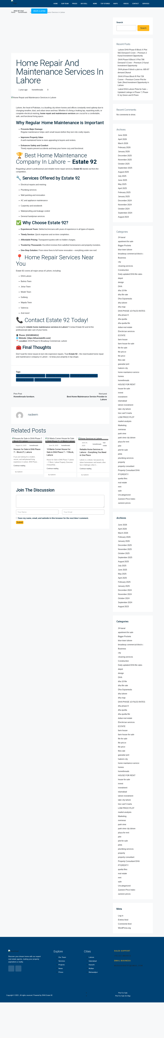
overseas (122, 429)
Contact (135, 3)
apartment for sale (125, 241)
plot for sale (123, 450)
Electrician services (126, 331)
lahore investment (125, 405)
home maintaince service (128, 372)
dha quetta (122, 319)
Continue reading (19, 466)
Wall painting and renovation (48, 380)
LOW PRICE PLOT (126, 417)
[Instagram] (18, 969)
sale (120, 491)
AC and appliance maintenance (30, 376)
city (119, 262)
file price (121, 356)
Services (145, 3)
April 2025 (122, 188)
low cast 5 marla (125, 413)
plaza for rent (123, 442)
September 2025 (125, 168)
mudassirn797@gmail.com (128, 966)
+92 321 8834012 (122, 956)
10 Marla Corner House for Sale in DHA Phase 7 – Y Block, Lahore (60, 452)
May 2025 (122, 184)
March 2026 (123, 143)
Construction (123, 270)
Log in (120, 916)
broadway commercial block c (130, 254)
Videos (126, 3)
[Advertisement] (60, 35)
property (121, 462)
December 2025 (125, 156)
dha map (121, 307)
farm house (123, 340)
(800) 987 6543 (18, 11)
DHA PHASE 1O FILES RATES (131, 311)
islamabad (122, 401)
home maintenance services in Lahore (50, 327)
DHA (120, 286)
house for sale (124, 389)
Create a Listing (39, 11)
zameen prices (124, 503)
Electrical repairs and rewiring (84, 376)
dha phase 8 (123, 315)
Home (56, 3)
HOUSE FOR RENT (126, 384)
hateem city (123, 368)
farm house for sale (126, 344)
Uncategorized (124, 495)
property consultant (126, 466)
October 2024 (124, 209)
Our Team (65, 3)
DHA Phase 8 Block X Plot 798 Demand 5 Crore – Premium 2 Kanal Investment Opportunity (133, 63)
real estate (105, 444)
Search (119, 22)
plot (119, 446)
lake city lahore (124, 409)
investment (122, 397)
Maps (115, 3)
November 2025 (125, 160)
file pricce (122, 352)
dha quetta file (124, 323)
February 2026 (124, 147)
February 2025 (124, 192)
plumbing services (25, 380)
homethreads (37, 90)
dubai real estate (125, 327)
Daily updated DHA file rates (130, 274)
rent (119, 487)
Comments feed (124, 924)
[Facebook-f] (11, 969)
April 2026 (122, 139)
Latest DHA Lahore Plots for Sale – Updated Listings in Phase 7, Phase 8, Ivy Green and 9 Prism (133, 92)
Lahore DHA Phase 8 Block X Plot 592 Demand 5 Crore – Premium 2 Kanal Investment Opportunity (132, 53)
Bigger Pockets (124, 246)
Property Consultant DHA (129, 470)
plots (120, 454)
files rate (121, 360)
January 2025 (124, 196)
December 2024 (125, 201)
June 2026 (122, 135)
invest (120, 393)
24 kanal (121, 237)
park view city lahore (126, 438)
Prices (74, 3)
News (95, 3)
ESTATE (121, 335)
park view (122, 434)
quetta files (122, 478)
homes (121, 376)
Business (122, 258)
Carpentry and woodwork (57, 376)
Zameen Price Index (126, 499)
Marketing (122, 425)
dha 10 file (122, 290)
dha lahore (122, 303)
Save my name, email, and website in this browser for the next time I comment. (53, 518)
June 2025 (122, 180)
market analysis (124, 421)
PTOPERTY (123, 474)
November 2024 (125, 205)
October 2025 (124, 164)
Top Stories (105, 3)
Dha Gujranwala (125, 299)
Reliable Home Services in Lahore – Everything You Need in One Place (93, 452)
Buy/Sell (84, 3)
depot (120, 278)
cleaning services (125, 266)
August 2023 (123, 217)
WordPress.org (124, 928)
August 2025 (123, 172)
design (121, 282)
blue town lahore (125, 250)
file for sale (122, 348)
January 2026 (124, 152)
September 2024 (125, 213)
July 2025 (122, 176)
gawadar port (123, 364)
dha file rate (123, 295)
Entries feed (123, 920)
